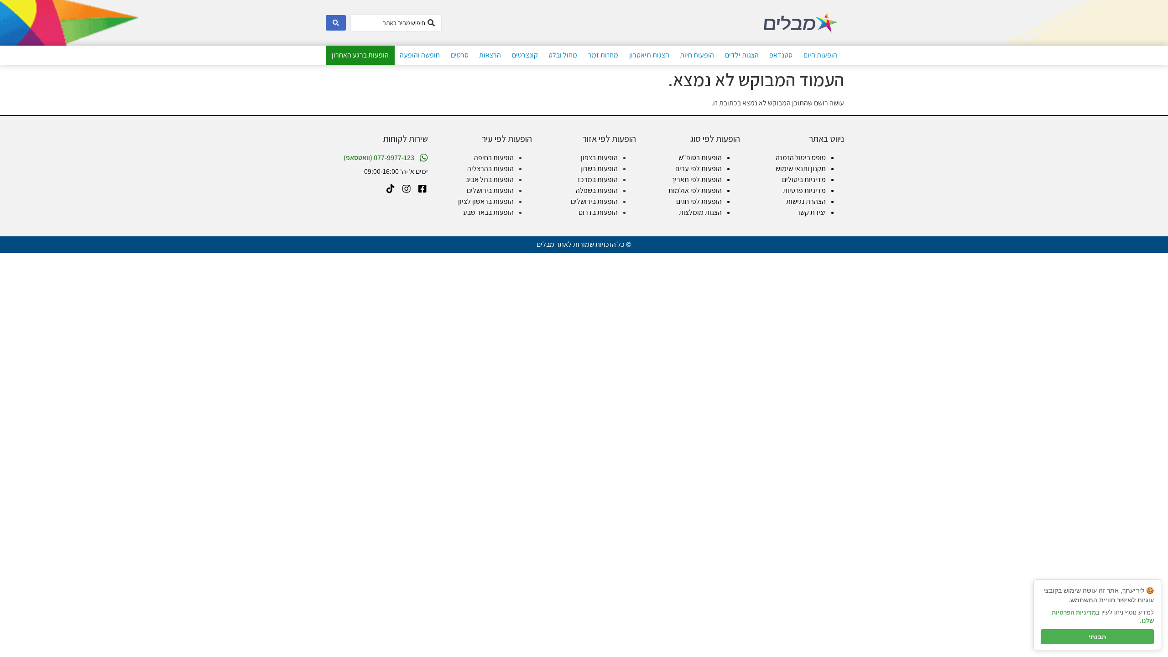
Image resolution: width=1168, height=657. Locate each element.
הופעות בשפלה (597, 190)
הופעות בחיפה (494, 157)
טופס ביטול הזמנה (801, 157)
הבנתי (1097, 637)
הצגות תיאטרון (649, 55)
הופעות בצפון (599, 157)
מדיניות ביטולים (804, 179)
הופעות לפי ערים (698, 168)
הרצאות (490, 55)
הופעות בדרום (598, 212)
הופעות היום (820, 55)
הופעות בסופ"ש (700, 157)
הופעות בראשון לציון (486, 201)
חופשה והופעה (420, 55)
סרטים (460, 55)
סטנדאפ (781, 55)
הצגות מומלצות (700, 212)
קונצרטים (525, 55)
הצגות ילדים (742, 55)
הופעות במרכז (598, 179)
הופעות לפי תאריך (696, 179)
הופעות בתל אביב (489, 179)
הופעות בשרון (599, 168)
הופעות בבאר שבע (488, 212)
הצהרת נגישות (806, 201)
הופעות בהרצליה (490, 168)
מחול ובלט (562, 55)
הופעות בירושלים (594, 201)
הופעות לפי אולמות (695, 190)
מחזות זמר (603, 55)
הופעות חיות (697, 55)
